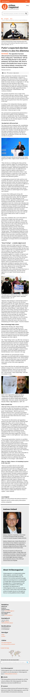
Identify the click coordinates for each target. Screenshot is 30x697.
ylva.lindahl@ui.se (8, 615)
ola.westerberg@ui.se (9, 611)
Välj (26, 1)
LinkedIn (17, 73)
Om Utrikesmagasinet (6, 642)
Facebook (10, 73)
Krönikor (3, 636)
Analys (2, 634)
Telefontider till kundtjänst (7, 623)
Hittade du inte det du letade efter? (10, 660)
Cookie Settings (5, 648)
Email (5, 73)
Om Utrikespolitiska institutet (8, 644)
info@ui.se (7, 621)
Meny (27, 5)
